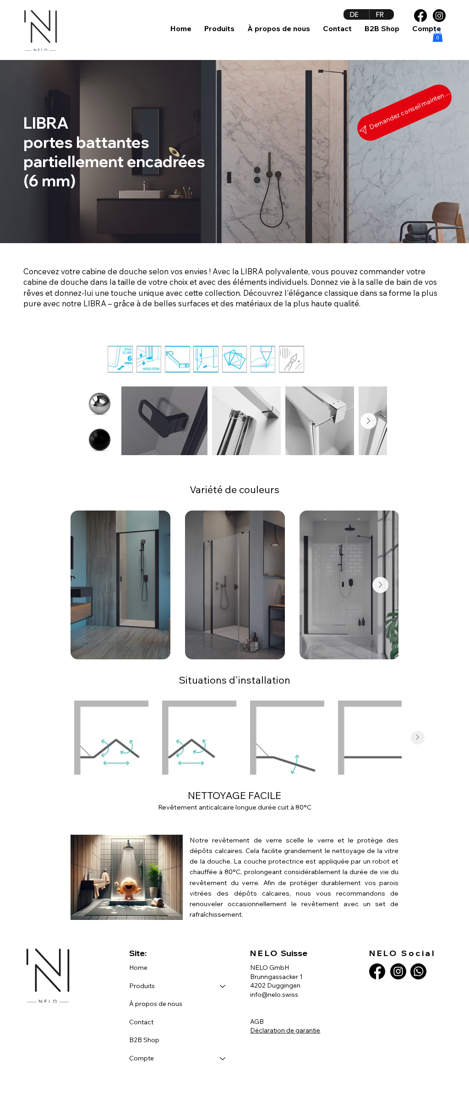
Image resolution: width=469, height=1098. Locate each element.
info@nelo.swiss (274, 994)
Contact (141, 1022)
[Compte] (223, 1058)
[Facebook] (420, 15)
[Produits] (223, 986)
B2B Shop (144, 1040)
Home (138, 967)
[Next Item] (368, 421)
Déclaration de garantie (285, 1030)
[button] (219, 28)
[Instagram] (439, 15)
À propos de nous (155, 1004)
